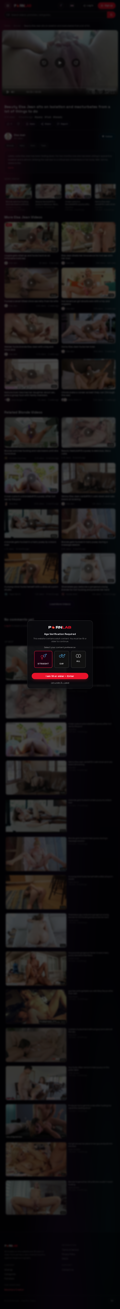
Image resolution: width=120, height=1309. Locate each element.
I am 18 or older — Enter (60, 676)
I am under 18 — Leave (60, 682)
